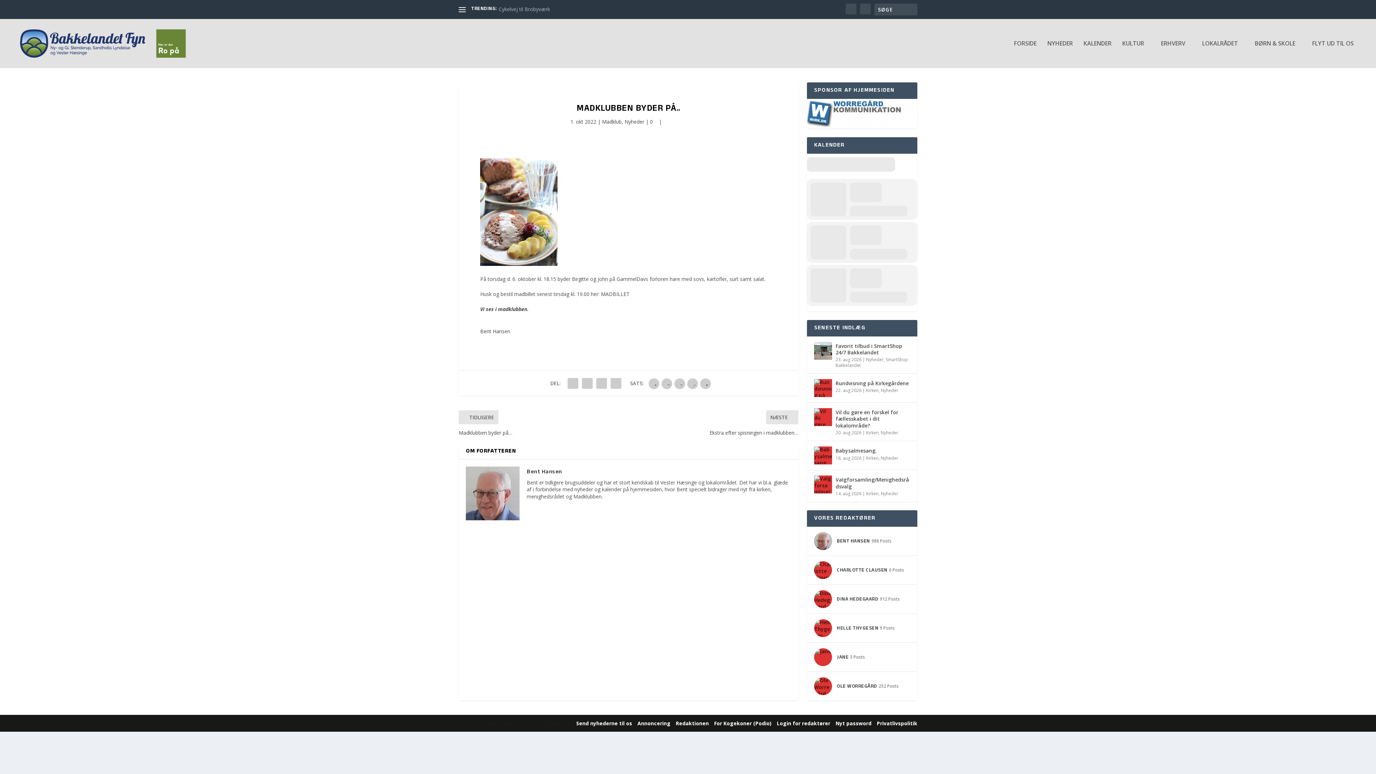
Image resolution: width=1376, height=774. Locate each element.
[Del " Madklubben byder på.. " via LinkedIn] (587, 383)
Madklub (612, 121)
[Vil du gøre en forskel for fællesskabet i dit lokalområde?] (823, 417)
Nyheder (1060, 43)
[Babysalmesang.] (823, 455)
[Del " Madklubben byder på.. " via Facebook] (573, 383)
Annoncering (653, 723)
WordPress (558, 723)
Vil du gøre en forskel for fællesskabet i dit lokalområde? (867, 419)
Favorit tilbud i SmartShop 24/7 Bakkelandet (869, 349)
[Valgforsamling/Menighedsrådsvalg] (823, 484)
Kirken (872, 390)
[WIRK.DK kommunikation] (860, 124)
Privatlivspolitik (897, 723)
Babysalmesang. (856, 450)
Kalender (1098, 43)
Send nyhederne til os (604, 723)
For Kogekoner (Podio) (742, 723)
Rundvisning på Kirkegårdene (872, 383)
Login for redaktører (803, 723)
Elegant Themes (503, 723)
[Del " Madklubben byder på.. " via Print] (616, 383)
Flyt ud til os (1333, 43)
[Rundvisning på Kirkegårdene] (823, 388)
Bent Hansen (495, 331)
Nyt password (853, 723)
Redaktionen (692, 723)
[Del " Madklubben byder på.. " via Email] (601, 383)
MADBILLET (615, 294)
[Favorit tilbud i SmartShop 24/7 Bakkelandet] (823, 351)
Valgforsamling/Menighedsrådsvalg (872, 482)
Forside (1025, 43)
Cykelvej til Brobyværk (524, 9)
